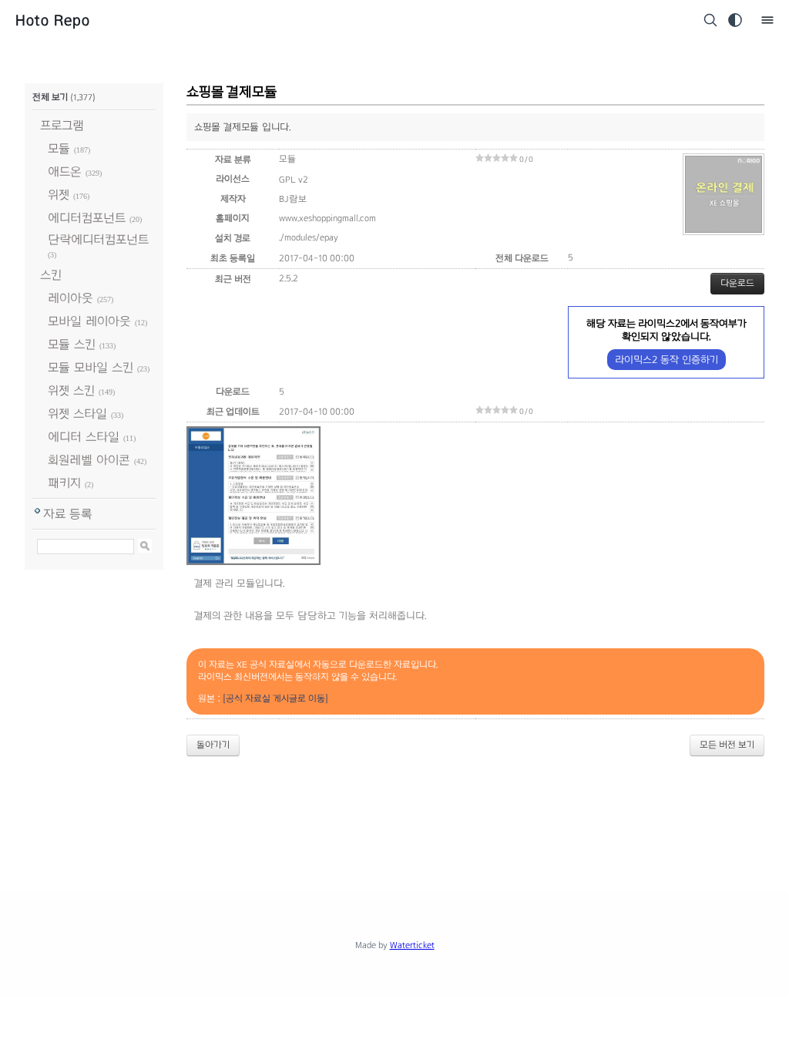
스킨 (51, 274)
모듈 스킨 (72, 344)
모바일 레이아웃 (89, 321)
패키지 (64, 482)
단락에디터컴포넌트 (98, 239)
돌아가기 (213, 744)
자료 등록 (67, 513)
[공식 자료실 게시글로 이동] (275, 698)
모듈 (59, 148)
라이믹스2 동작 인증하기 (666, 359)
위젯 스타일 (77, 413)
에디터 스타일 (83, 436)
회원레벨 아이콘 (89, 459)
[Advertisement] (394, 811)
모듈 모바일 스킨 (90, 367)
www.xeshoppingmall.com (327, 218)
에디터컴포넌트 (87, 217)
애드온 (65, 171)
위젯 (58, 194)
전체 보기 (50, 97)
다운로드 (737, 283)
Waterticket (412, 945)
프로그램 (62, 125)
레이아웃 (70, 297)
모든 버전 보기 (727, 744)
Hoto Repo (52, 20)
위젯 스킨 (71, 390)
